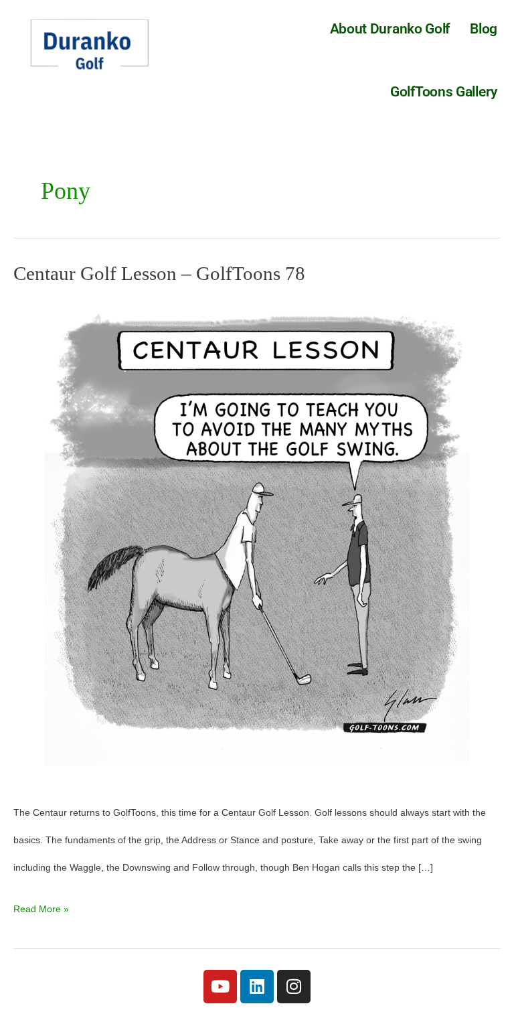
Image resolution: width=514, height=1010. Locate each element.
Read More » (41, 904)
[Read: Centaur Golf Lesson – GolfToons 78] (257, 541)
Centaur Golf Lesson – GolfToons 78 (159, 273)
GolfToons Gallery (443, 92)
